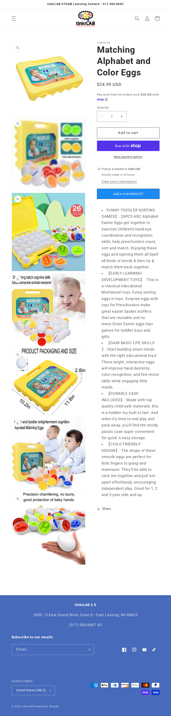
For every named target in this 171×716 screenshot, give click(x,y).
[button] (14, 19)
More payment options (128, 156)
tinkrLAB (27, 706)
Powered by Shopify (46, 706)
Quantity (103, 107)
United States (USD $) (31, 690)
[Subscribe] (89, 649)
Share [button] (106, 509)
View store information (119, 182)
